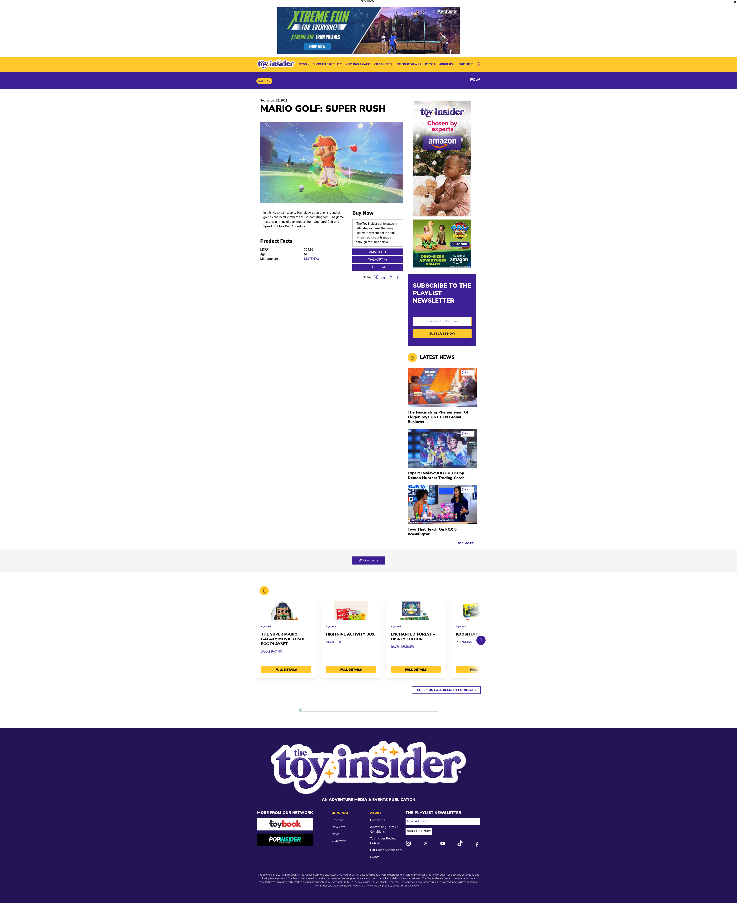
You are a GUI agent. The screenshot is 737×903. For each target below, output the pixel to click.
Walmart (375, 259)
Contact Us (377, 820)
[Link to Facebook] (477, 844)
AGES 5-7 (264, 81)
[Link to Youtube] (443, 843)
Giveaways (338, 841)
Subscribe (466, 64)
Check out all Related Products (446, 690)
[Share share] (479, 79)
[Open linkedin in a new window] (383, 277)
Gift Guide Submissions (386, 850)
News (303, 64)
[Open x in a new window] (376, 277)
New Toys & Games (358, 64)
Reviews (337, 820)
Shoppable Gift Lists (327, 64)
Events (374, 857)
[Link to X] (426, 843)
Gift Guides (382, 64)
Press (429, 64)
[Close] (735, 2)
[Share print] (475, 79)
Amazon (375, 252)
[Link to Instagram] (408, 843)
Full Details (286, 670)
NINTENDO (311, 259)
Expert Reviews (408, 64)
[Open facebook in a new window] (398, 277)
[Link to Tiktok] (460, 843)
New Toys (338, 827)
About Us (446, 64)
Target (375, 267)
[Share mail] (472, 79)
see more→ (467, 543)
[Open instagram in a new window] (390, 277)
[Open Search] (478, 64)
